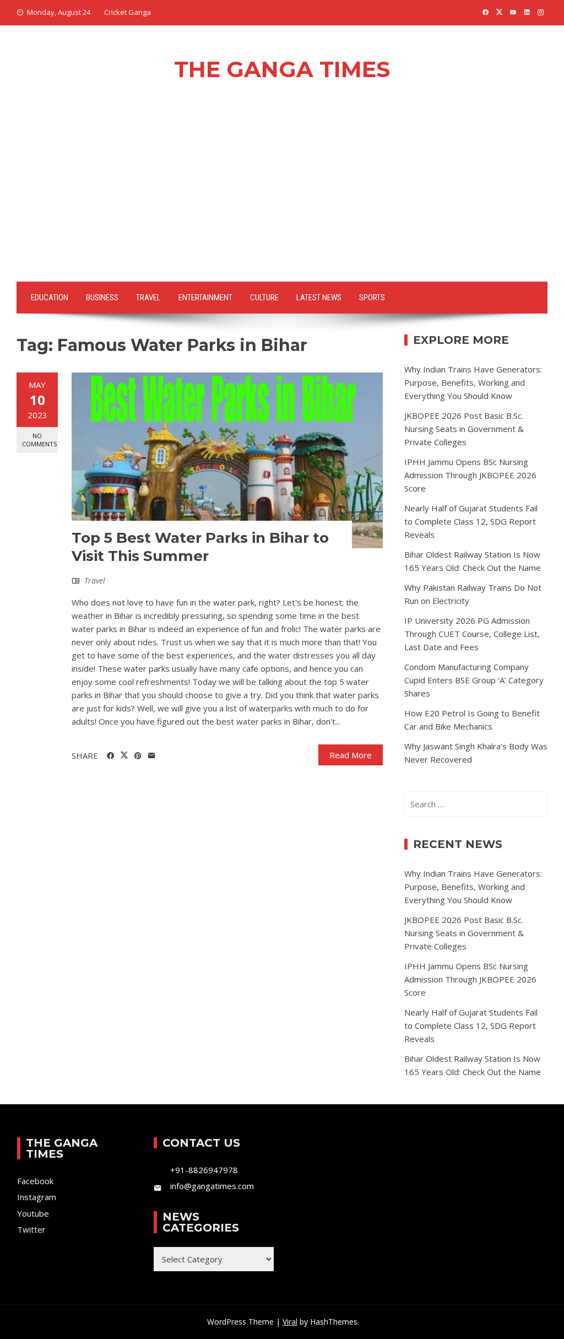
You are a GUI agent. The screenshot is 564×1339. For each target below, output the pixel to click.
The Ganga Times (282, 69)
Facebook (35, 1180)
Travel (148, 298)
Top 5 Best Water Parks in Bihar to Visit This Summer (200, 547)
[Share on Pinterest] (138, 756)
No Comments (39, 439)
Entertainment (205, 298)
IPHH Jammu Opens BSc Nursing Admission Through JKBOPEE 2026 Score (470, 475)
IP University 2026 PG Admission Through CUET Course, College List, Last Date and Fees (472, 633)
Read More (350, 754)
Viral (290, 1321)
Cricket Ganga (127, 12)
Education (49, 298)
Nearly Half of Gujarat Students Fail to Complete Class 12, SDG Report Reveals (471, 521)
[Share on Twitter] (124, 755)
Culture (264, 298)
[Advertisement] (282, 199)
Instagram (36, 1196)
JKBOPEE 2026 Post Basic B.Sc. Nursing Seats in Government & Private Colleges (464, 428)
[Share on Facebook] (110, 756)
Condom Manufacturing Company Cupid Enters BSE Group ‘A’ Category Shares (474, 680)
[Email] (152, 756)
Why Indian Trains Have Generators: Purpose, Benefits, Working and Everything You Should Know (473, 382)
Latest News (318, 298)
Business (102, 298)
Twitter (31, 1229)
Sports (372, 298)
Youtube (33, 1213)
